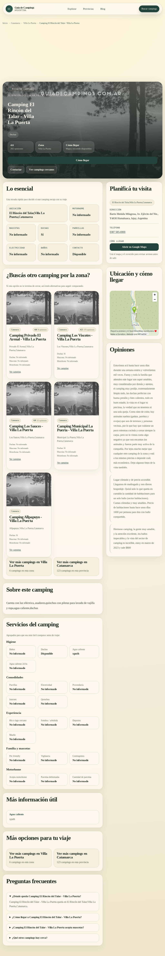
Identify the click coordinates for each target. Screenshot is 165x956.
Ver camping (15, 372)
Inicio (5, 23)
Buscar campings (149, 9)
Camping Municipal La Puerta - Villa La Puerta (75, 428)
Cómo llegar (82, 160)
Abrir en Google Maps (134, 247)
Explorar (72, 9)
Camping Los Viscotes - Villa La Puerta (74, 337)
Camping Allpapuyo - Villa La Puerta (25, 519)
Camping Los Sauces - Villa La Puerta (26, 428)
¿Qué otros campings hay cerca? (29, 937)
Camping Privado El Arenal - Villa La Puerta (27, 337)
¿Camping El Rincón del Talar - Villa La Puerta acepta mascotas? (48, 927)
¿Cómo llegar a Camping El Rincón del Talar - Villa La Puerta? (47, 917)
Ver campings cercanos (41, 169)
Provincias (88, 9)
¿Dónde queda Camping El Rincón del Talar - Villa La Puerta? (46, 896)
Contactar (16, 169)
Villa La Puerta (29, 23)
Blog (102, 9)
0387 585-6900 (117, 232)
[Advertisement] (82, 54)
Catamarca (15, 23)
